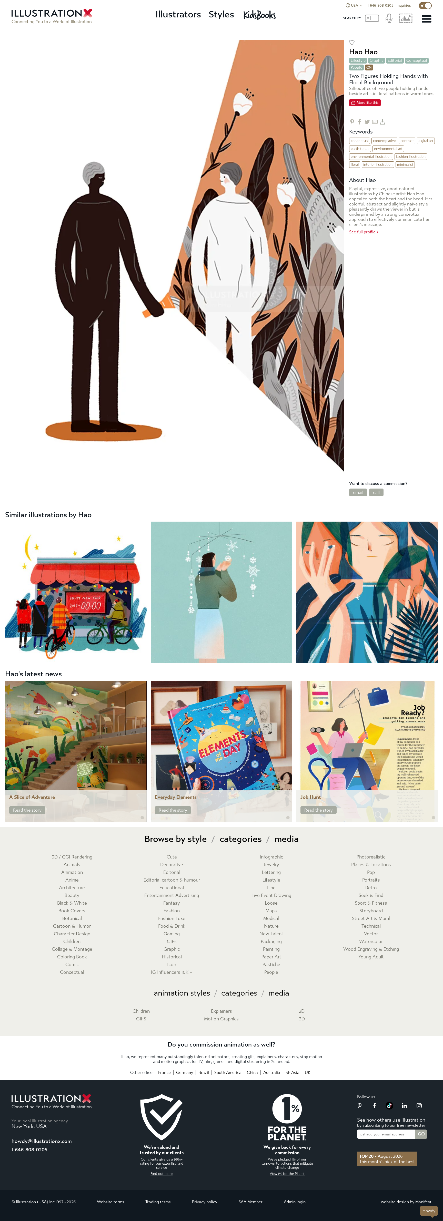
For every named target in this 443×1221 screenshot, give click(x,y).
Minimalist (405, 164)
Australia (271, 1072)
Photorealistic (371, 857)
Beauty (72, 895)
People (356, 67)
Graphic (377, 60)
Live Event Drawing (271, 895)
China (252, 1072)
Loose (271, 903)
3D (302, 1019)
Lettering (271, 872)
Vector (371, 934)
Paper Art (271, 957)
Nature (271, 926)
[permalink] (142, 818)
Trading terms (158, 1201)
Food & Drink (171, 926)
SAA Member (250, 1201)
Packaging (271, 941)
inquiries (404, 5)
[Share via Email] (375, 122)
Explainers (221, 1011)
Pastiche (271, 964)
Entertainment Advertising (171, 895)
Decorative (171, 864)
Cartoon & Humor (72, 926)
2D (302, 1011)
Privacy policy (204, 1201)
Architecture (72, 888)
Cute (172, 857)
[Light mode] (425, 5)
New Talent (271, 934)
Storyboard (371, 911)
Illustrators (178, 14)
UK (307, 1072)
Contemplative (384, 141)
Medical (271, 918)
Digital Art (425, 141)
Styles (221, 14)
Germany (184, 1072)
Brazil (203, 1072)
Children (71, 941)
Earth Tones (360, 149)
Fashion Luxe (171, 918)
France (164, 1072)
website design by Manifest (406, 1201)
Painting (271, 949)
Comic (72, 964)
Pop (371, 872)
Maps (271, 911)
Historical (172, 957)
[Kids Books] (260, 14)
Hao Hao (363, 52)
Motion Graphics (221, 1019)
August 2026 (381, 1156)
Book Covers (71, 911)
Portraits (371, 880)
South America (227, 1072)
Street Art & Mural (371, 918)
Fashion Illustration (411, 156)
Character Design (72, 934)
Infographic (271, 857)
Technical (371, 926)
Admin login (295, 1201)
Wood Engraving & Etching (371, 949)
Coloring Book (72, 957)
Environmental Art (388, 149)
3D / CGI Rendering (72, 857)
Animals (72, 864)
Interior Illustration (377, 164)
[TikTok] (389, 1108)
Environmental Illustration (371, 156)
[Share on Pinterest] (352, 122)
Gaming (172, 934)
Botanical (72, 918)
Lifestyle (358, 60)
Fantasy (171, 903)
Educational (171, 888)
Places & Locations (371, 864)
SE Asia (292, 1072)
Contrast (407, 141)
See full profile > (364, 232)
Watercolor (371, 941)
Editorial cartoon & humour (172, 880)
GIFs (172, 941)
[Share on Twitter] (367, 122)
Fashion (172, 911)
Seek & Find (371, 895)
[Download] (382, 122)
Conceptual (416, 60)
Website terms (110, 1201)
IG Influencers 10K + (171, 972)
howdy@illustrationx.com (42, 1141)
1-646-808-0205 (381, 5)
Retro (371, 888)
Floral (355, 164)
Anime (72, 880)
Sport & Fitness (371, 903)
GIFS (141, 1019)
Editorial (395, 60)
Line (271, 888)
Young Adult (371, 957)
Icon (171, 964)
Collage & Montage (72, 949)
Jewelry (271, 864)
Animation (72, 872)
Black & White (72, 903)
